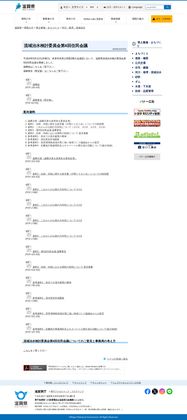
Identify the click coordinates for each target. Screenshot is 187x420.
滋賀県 (18, 27)
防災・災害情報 (163, 19)
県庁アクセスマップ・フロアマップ (67, 391)
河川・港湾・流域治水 (73, 27)
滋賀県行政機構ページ (69, 400)
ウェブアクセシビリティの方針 (126, 383)
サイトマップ (80, 383)
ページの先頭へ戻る (117, 359)
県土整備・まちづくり (47, 27)
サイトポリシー (99, 383)
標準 (92, 7)
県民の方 (28, 27)
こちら (26, 350)
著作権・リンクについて (57, 383)
